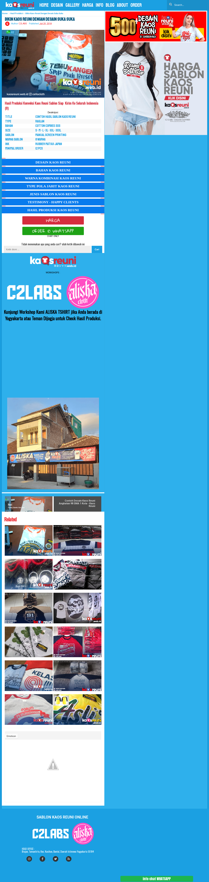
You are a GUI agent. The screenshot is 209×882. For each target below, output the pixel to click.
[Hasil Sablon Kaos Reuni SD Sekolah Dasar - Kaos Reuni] (29, 574)
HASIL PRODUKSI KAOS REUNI (53, 210)
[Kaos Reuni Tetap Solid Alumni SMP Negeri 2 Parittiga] (77, 675)
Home (5, 13)
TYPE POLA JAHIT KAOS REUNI (53, 186)
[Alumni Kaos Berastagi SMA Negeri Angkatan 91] (29, 608)
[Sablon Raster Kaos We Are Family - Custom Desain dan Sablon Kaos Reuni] (29, 642)
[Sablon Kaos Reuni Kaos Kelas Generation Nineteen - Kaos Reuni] (77, 608)
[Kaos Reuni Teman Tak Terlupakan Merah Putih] (77, 642)
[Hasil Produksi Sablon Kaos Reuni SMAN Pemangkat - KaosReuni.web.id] (77, 574)
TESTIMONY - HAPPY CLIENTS (53, 202)
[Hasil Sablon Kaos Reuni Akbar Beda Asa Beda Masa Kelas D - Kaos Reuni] (29, 675)
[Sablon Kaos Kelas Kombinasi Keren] (77, 540)
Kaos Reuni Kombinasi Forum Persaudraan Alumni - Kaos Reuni (8, 726)
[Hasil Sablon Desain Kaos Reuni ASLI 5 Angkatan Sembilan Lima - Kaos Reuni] (77, 709)
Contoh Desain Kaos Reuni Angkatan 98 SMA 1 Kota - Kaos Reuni (77, 503)
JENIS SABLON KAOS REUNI (53, 194)
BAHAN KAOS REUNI (53, 170)
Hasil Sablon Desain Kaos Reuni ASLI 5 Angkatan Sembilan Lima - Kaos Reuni (57, 726)
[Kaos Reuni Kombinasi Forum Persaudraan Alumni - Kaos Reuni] (29, 709)
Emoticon (11, 736)
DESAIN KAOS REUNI (53, 162)
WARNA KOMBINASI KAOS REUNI (53, 178)
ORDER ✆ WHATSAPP (53, 231)
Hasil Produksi (16, 13)
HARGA (53, 220)
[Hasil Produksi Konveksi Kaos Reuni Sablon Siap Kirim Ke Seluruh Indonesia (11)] (29, 540)
